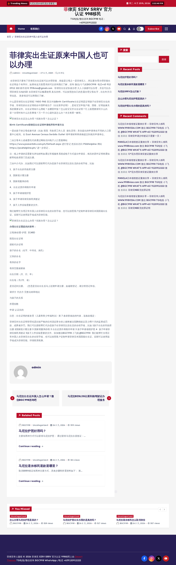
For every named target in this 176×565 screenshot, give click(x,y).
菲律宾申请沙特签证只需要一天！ (144, 135)
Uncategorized (29, 73)
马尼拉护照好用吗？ (128, 77)
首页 (9, 36)
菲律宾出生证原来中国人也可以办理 (31, 36)
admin (16, 73)
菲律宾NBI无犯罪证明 (139, 190)
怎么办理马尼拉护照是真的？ (132, 98)
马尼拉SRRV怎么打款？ (129, 91)
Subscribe (153, 28)
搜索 (125, 50)
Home (21, 28)
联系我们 (35, 28)
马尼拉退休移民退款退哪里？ (132, 84)
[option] (41, 519)
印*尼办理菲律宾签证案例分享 (143, 154)
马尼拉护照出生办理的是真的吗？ (134, 105)
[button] (160, 509)
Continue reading (30, 446)
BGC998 (26, 425)
